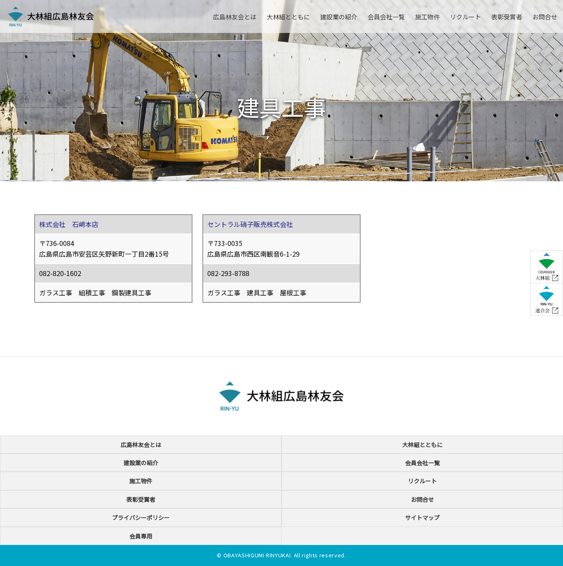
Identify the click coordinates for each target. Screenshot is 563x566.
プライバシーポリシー (141, 517)
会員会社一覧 (386, 16)
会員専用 (140, 536)
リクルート (465, 16)
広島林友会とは (234, 16)
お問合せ (545, 16)
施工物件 (427, 16)
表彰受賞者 (506, 16)
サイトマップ (422, 517)
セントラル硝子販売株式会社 (250, 224)
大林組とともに (288, 16)
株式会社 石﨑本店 (69, 224)
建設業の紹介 (338, 16)
